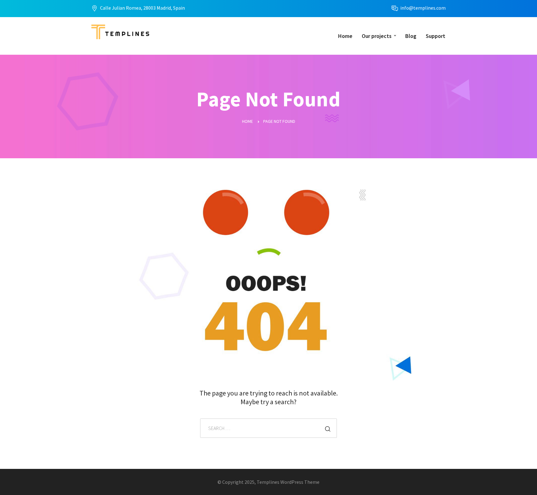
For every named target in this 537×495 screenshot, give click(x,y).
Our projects (377, 35)
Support (435, 35)
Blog (410, 35)
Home (345, 35)
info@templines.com (423, 8)
